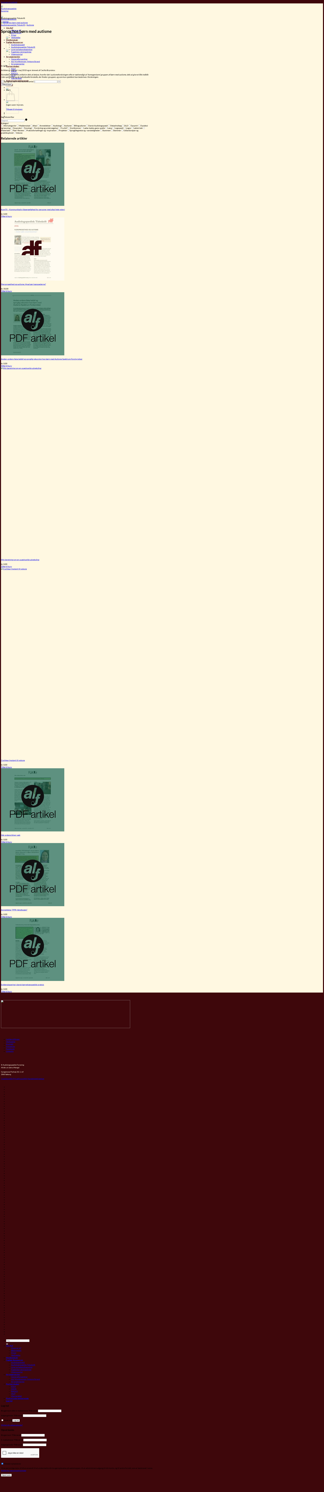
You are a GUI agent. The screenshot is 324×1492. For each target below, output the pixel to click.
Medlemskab (12, 1357)
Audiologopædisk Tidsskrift (23, 47)
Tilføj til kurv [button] (6, 216)
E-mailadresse (12, 1440)
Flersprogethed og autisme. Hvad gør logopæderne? (23, 284)
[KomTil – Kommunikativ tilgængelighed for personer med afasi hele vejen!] (32, 205)
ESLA (13, 68)
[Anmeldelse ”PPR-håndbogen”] (32, 905)
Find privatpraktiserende (17, 1398)
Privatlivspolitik (20, 1078)
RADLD (14, 1391)
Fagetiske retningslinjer (21, 52)
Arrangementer (18, 64)
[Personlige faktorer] (12, 48)
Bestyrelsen (16, 1350)
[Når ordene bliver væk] (32, 830)
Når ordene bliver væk (10, 835)
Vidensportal (17, 1372)
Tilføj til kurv (6, 84)
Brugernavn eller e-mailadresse (19, 1410)
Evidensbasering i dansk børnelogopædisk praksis (22, 984)
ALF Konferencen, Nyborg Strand (25, 61)
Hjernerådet (16, 78)
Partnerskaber (12, 66)
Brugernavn (11, 1435)
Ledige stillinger (13, 1039)
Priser (13, 35)
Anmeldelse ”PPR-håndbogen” (14, 910)
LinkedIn (10, 1051)
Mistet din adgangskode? (12, 1425)
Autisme (30, 25)
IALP (13, 1393)
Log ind (16, 1420)
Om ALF (9, 28)
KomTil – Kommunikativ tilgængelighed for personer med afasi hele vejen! (33, 209)
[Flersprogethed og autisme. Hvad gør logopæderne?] (32, 280)
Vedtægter (10, 1041)
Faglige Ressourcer (14, 1360)
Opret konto (6, 1475)
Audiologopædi (18, 1362)
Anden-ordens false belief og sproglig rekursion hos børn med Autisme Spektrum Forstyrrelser (41, 359)
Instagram (10, 1046)
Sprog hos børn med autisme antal (18, 81)
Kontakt (9, 1044)
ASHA (13, 1389)
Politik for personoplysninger (13, 1470)
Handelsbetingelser (35, 1078)
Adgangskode (12, 1415)
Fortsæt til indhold (9, 2)
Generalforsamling (19, 59)
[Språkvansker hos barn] (12, 61)
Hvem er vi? (16, 1348)
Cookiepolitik (7, 1078)
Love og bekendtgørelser (22, 49)
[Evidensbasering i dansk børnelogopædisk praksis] (32, 980)
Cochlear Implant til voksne (13, 760)
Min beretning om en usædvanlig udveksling (20, 559)
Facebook (10, 1049)
